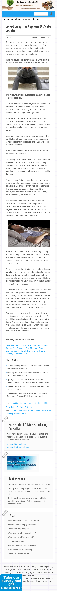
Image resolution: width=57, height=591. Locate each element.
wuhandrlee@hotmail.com (18, 447)
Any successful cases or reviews (22, 545)
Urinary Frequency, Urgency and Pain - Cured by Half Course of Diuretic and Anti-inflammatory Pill (29, 491)
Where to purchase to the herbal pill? (24, 520)
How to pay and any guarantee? (22, 524)
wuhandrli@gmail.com (16, 444)
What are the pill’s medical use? (22, 533)
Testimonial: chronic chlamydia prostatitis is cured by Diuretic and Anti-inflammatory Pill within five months (27, 501)
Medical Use (15, 19)
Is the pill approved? (17, 541)
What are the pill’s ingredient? (21, 537)
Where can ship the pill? (18, 529)
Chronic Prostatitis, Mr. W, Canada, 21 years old (29, 484)
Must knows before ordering (20, 550)
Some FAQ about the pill (18, 554)
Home (6, 19)
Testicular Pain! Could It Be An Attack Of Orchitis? (27, 345)
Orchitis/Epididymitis (30, 19)
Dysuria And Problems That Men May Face (24, 348)
